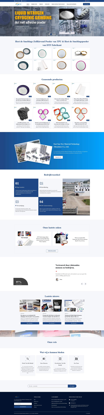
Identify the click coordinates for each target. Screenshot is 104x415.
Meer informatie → (30, 323)
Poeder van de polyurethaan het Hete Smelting (59, 407)
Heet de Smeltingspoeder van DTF (57, 401)
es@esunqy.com (24, 0)
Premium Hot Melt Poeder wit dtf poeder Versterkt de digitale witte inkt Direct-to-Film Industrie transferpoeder (51, 317)
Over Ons (47, 4)
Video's (41, 4)
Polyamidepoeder (54, 405)
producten (35, 403)
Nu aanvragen (86, 4)
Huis (34, 399)
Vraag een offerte (71, 4)
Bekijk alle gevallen (52, 250)
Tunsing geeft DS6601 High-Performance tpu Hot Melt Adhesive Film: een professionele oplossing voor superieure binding (73, 317)
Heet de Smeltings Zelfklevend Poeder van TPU (59, 399)
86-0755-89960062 (74, 399)
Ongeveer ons (58, 157)
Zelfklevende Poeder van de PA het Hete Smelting (59, 403)
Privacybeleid (88, 413)
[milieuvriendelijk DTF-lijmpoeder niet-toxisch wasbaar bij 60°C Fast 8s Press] (62, 238)
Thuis (28, 4)
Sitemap (35, 407)
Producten (34, 4)
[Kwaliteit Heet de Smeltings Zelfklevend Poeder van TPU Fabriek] (52, 21)
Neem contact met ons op (58, 4)
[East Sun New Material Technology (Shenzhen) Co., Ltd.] (18, 4)
